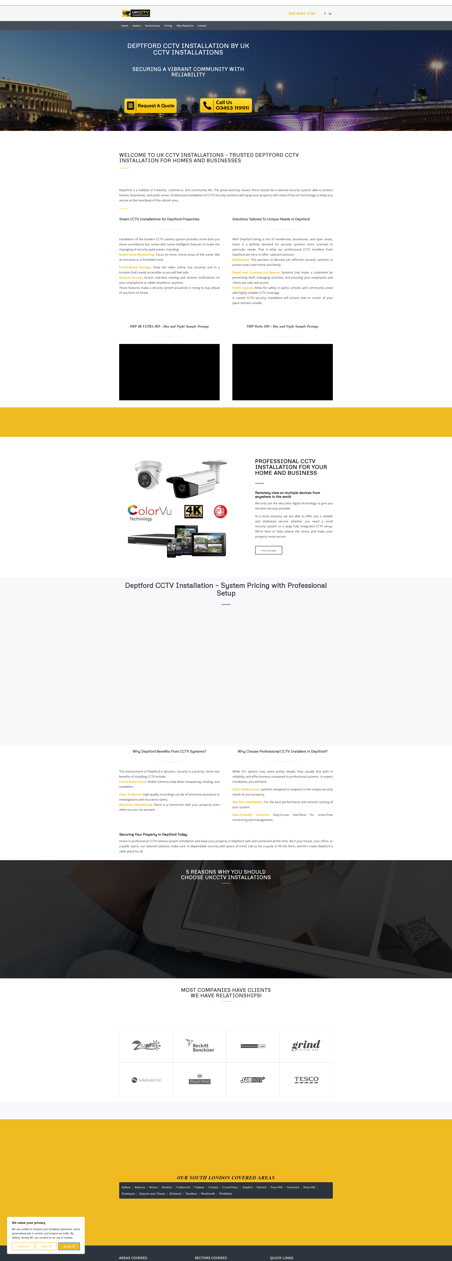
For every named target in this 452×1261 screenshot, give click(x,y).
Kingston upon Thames (152, 1193)
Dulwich (261, 1187)
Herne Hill (309, 1187)
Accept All (69, 1246)
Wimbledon (225, 1193)
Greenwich (293, 1187)
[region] (46, 1235)
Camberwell (183, 1187)
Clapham (199, 1187)
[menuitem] (124, 25)
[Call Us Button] (226, 105)
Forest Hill (276, 1187)
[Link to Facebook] (325, 13)
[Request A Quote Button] (150, 106)
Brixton (153, 1187)
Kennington (128, 1193)
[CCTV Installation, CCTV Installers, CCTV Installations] (136, 13)
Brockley (167, 1187)
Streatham (191, 1193)
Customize (23, 1246)
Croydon (213, 1187)
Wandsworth (208, 1193)
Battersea (140, 1187)
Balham (126, 1187)
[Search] (330, 25)
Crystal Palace (230, 1187)
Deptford (247, 1187)
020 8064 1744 (302, 13)
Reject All (46, 1246)
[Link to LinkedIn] (330, 13)
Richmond (175, 1193)
